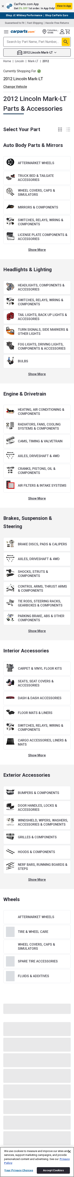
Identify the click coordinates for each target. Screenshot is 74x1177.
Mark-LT (33, 61)
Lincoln (19, 61)
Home (7, 61)
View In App (64, 6)
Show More (37, 250)
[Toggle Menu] (6, 31)
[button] (37, 6)
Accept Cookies (53, 1170)
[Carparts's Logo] (23, 31)
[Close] (69, 1151)
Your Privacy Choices (18, 1170)
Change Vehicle (15, 87)
